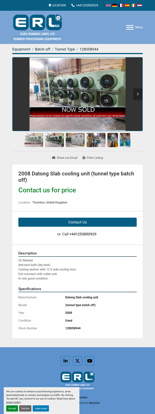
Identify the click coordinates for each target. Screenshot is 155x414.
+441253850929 (86, 5)
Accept (12, 408)
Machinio (94, 402)
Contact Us (77, 222)
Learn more (41, 408)
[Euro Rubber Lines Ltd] (77, 380)
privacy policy (13, 402)
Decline (25, 408)
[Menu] (130, 27)
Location (59, 5)
